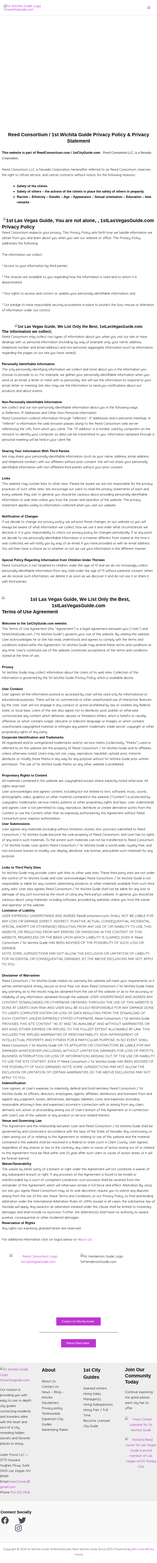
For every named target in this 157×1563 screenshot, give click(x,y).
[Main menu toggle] (148, 7)
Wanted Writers (95, 1388)
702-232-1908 (20, 1492)
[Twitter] (22, 1520)
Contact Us (50, 1386)
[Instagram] (18, 1528)
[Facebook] (5, 1520)
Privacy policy (52, 1408)
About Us (85, 1239)
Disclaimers (50, 1403)
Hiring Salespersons (98, 1404)
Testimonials (51, 1413)
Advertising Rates (55, 1430)
